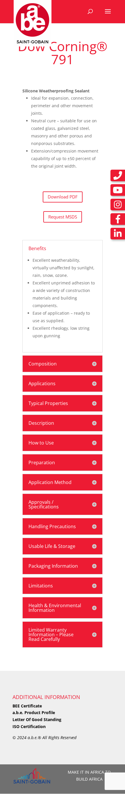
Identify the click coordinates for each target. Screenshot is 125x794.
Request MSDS (62, 217)
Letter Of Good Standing (36, 719)
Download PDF (63, 197)
